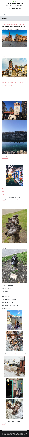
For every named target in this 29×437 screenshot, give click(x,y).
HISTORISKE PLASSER (13, 24)
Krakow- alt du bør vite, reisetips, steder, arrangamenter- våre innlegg (13, 26)
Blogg (2, 24)
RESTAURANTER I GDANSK (15, 8)
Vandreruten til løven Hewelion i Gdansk (8, 205)
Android (13, 353)
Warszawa (3, 191)
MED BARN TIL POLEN (18, 24)
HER (10, 308)
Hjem (7, 8)
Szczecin (3, 188)
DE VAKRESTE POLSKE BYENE (7, 24)
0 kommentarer (3, 200)
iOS (15, 353)
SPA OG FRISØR (20, 8)
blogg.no (19, 434)
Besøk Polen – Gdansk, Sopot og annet (14, 4)
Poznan (3, 194)
